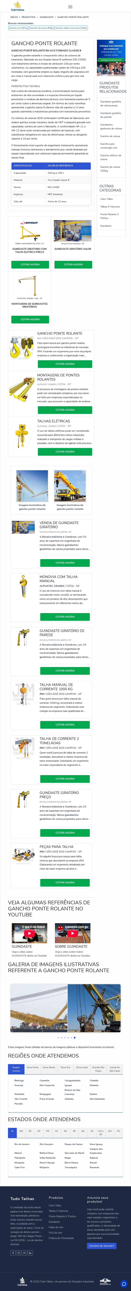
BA (83, 1131)
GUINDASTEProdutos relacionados (113, 87)
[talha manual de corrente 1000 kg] (23, 694)
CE (92, 1131)
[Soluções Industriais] (105, 1281)
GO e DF (101, 1132)
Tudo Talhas (22, 1198)
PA (118, 1131)
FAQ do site (55, 1232)
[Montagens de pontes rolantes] (22, 389)
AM (110, 1131)
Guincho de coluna (110, 136)
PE (74, 1131)
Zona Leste (82, 1067)
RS (65, 1131)
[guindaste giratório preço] (23, 799)
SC (56, 1131)
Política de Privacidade (61, 1238)
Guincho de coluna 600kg (41, 28)
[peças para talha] (23, 856)
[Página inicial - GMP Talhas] (20, 6)
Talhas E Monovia (110, 206)
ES (30, 1131)
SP (39, 1131)
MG (21, 1131)
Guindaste (106, 226)
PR (47, 1131)
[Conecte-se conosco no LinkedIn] (30, 1252)
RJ (12, 1131)
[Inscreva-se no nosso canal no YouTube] (24, 1252)
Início (14, 17)
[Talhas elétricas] (22, 435)
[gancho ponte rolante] (22, 347)
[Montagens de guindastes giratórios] (29, 285)
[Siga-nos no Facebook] (12, 1252)
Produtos (28, 17)
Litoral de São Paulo (114, 1069)
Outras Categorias (110, 188)
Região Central (16, 1069)
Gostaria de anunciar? (101, 1246)
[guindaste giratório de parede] (23, 637)
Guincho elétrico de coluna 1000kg (71, 28)
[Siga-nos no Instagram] (18, 1252)
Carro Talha (106, 199)
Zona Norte (33, 1067)
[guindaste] (29, 230)
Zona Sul (65, 1067)
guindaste (46, 17)
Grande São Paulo (98, 1069)
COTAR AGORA (30, 264)
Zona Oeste (49, 1067)
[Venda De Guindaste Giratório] (23, 527)
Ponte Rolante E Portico (62, 1216)
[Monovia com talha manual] (23, 586)
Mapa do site (56, 1227)
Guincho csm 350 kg (18, 28)
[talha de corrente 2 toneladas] (23, 748)
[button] (57, 1037)
